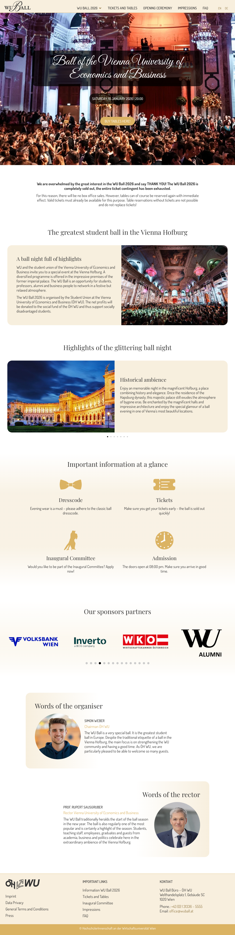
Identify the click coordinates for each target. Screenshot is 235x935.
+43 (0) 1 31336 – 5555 (187, 906)
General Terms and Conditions (27, 909)
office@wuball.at (181, 911)
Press (10, 915)
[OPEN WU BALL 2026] (100, 8)
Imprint (11, 896)
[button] (107, 436)
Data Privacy (15, 902)
